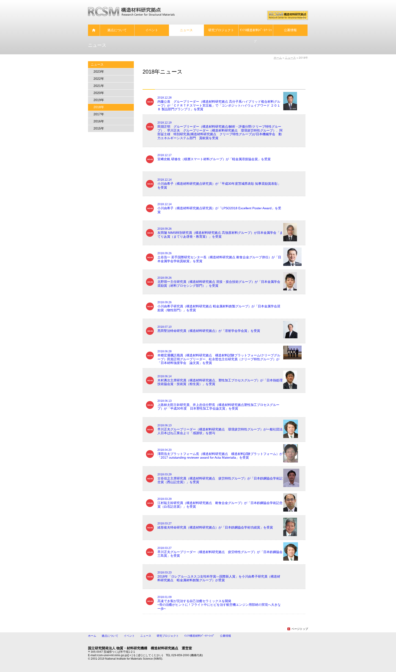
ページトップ (300, 629)
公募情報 (225, 635)
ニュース (145, 635)
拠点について (110, 635)
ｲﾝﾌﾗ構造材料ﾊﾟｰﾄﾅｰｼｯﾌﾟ (199, 635)
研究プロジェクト (168, 635)
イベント (129, 635)
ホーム (278, 57)
